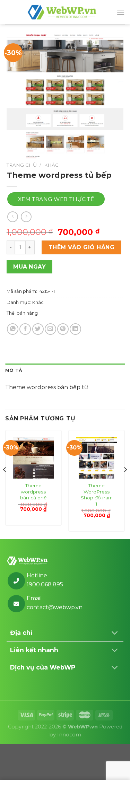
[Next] (125, 483)
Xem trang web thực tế (56, 199)
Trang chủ (22, 165)
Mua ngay (29, 266)
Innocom (69, 735)
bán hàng (27, 313)
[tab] (65, 370)
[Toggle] (115, 633)
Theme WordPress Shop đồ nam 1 (97, 495)
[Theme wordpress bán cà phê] (33, 458)
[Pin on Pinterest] (63, 329)
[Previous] (4, 483)
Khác (51, 165)
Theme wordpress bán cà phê (33, 491)
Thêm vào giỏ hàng (81, 247)
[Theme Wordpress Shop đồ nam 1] (96, 458)
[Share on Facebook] (25, 329)
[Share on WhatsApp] (12, 329)
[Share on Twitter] (38, 329)
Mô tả (13, 370)
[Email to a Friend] (50, 329)
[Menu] (120, 11)
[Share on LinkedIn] (75, 329)
